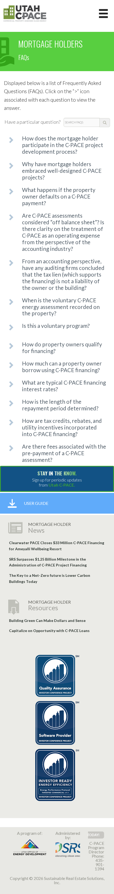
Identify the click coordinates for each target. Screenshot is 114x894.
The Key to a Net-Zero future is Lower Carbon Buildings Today (49, 578)
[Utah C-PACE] (25, 13)
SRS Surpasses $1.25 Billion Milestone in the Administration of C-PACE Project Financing (48, 562)
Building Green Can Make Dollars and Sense (47, 620)
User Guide (36, 503)
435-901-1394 (99, 864)
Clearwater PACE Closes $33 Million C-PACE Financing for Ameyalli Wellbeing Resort (56, 545)
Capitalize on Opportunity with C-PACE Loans (49, 630)
